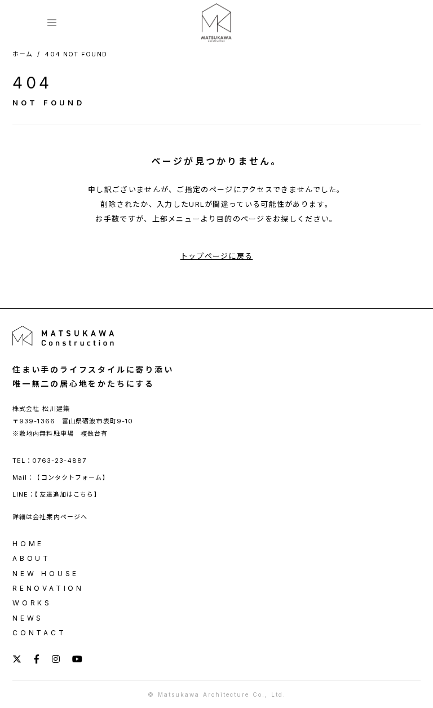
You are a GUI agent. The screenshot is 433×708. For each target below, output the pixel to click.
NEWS (27, 618)
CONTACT (39, 633)
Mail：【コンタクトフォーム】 (60, 477)
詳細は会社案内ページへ (49, 517)
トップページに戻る (216, 255)
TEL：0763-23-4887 (49, 460)
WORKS (32, 603)
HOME (28, 544)
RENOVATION (48, 588)
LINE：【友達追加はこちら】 (62, 494)
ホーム (22, 54)
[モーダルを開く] (52, 22)
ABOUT (31, 559)
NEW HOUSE (45, 574)
